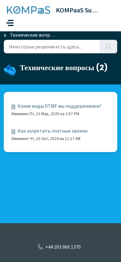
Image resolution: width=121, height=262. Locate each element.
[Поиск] (108, 46)
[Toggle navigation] (10, 23)
